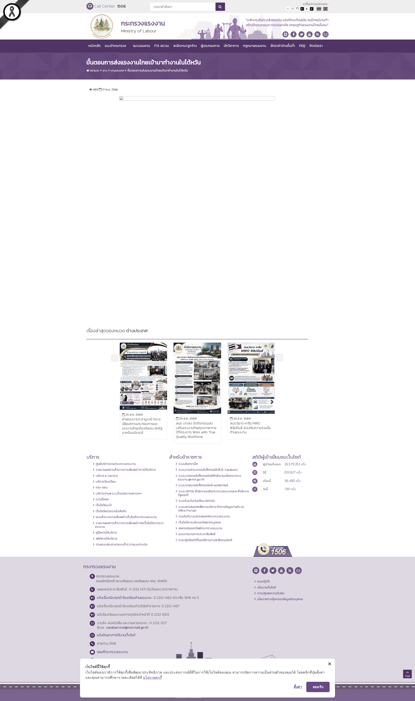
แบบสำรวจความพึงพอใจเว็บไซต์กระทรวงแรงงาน (126, 517)
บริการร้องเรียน (106, 481)
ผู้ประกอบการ (210, 45)
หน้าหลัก (94, 45)
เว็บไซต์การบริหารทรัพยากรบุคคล (200, 522)
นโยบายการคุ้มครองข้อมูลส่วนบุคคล (280, 599)
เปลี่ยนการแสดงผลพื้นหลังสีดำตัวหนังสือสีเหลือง (311, 9)
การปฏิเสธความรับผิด (270, 593)
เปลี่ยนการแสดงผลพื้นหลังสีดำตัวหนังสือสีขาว (302, 9)
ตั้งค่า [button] (298, 687)
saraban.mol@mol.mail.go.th (127, 627)
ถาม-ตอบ (102, 487)
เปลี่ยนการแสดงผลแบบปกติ (307, 9)
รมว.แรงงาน (141, 45)
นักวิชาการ (231, 45)
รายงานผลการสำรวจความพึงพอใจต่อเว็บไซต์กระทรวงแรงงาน (129, 525)
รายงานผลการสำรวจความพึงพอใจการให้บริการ (126, 469)
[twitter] (301, 34)
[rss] (317, 34)
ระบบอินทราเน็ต (188, 463)
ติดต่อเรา (316, 45)
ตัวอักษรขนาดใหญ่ (297, 9)
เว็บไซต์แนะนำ (104, 505)
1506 (121, 6)
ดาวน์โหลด (102, 499)
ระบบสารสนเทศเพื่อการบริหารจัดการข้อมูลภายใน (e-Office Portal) (211, 508)
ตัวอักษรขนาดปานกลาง (292, 9)
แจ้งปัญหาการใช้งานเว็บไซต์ (116, 634)
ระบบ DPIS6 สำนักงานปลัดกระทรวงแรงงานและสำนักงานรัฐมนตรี (213, 493)
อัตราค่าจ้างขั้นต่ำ (282, 45)
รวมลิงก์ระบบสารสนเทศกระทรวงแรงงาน (204, 516)
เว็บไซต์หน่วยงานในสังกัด (111, 511)
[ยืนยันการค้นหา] (220, 7)
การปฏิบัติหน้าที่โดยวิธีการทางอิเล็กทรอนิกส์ (205, 540)
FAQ (302, 45)
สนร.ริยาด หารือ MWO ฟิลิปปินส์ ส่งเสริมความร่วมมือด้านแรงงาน (250, 428)
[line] (286, 34)
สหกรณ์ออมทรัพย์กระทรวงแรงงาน (200, 528)
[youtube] (309, 34)
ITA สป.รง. (161, 45)
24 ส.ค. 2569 (240, 418)
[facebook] (293, 34)
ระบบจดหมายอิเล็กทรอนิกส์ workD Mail (203, 485)
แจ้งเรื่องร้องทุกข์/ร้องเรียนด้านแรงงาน (124, 597)
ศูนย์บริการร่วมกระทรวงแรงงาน (116, 463)
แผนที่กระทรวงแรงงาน (112, 651)
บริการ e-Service (107, 475)
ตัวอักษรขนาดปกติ (288, 9)
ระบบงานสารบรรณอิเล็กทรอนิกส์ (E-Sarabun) (208, 469)
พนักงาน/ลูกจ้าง (185, 45)
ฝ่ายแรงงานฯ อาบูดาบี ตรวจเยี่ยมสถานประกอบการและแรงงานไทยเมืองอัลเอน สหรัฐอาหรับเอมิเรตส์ (142, 425)
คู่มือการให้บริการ (106, 532)
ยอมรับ (318, 687)
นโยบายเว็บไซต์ (266, 587)
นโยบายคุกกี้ (152, 677)
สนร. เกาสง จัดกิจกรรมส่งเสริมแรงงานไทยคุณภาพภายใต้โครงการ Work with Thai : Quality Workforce (196, 430)
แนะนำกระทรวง (115, 45)
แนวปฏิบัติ (263, 581)
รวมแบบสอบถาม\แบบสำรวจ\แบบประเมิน (121, 544)
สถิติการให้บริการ (106, 538)
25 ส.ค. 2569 (132, 414)
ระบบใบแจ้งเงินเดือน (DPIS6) (197, 500)
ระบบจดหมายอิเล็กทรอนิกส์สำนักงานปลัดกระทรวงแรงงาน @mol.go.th (209, 477)
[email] (325, 34)
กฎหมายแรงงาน (254, 45)
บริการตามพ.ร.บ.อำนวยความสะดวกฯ (119, 493)
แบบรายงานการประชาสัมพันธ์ (197, 534)
